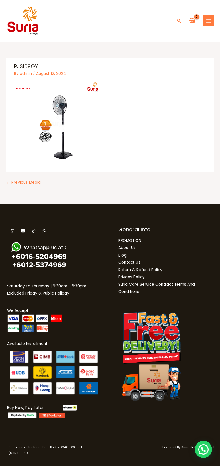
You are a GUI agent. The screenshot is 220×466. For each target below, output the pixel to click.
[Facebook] (23, 231)
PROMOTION (129, 240)
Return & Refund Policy (140, 270)
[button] (179, 21)
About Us (127, 247)
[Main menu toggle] (208, 20)
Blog (122, 255)
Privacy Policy (131, 277)
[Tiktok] (33, 231)
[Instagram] (12, 231)
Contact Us (129, 262)
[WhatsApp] (44, 231)
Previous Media (23, 182)
